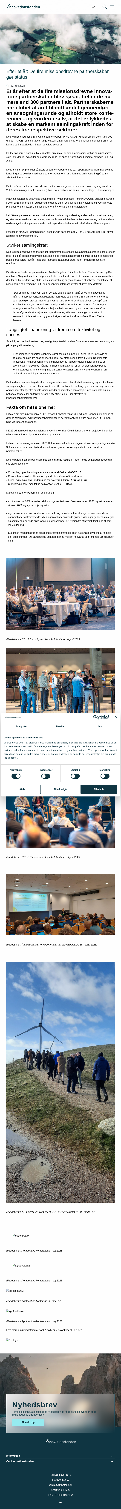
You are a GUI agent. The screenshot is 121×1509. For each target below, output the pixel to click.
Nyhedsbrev (34, 1405)
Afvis (22, 789)
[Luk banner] (116, 717)
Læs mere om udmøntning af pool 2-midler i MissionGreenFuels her (44, 1330)
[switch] (45, 776)
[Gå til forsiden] (23, 7)
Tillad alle (99, 789)
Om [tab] (100, 726)
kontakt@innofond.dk (60, 1485)
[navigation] (94, 7)
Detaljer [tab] (60, 726)
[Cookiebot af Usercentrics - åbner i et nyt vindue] (95, 717)
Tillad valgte (60, 789)
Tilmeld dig (28, 1422)
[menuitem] (94, 7)
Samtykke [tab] (21, 726)
